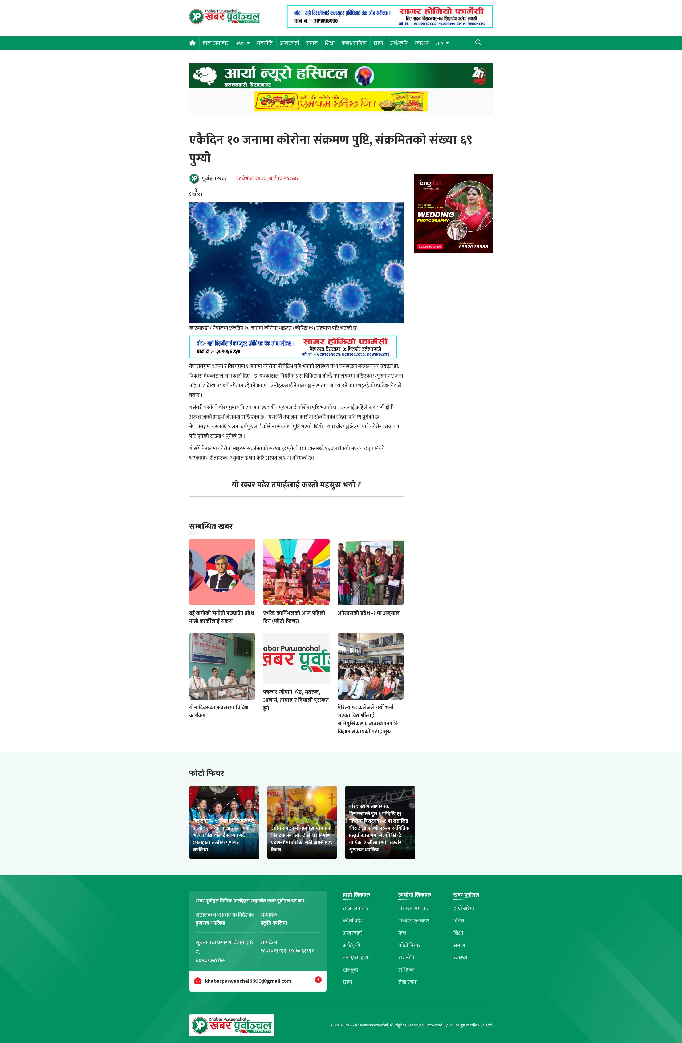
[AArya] (341, 77)
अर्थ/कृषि (399, 43)
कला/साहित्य (354, 43)
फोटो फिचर (409, 945)
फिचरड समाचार (413, 908)
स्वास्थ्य (422, 43)
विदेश (458, 920)
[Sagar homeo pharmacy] (390, 26)
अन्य (439, 43)
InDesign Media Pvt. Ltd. (471, 1025)
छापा (378, 43)
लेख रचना (407, 982)
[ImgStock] (453, 215)
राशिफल (406, 969)
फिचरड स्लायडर (413, 920)
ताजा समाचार (216, 43)
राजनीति (265, 43)
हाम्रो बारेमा (463, 908)
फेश (402, 933)
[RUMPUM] (341, 103)
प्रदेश (240, 43)
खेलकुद (350, 969)
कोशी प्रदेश (353, 920)
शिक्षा (330, 43)
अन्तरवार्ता (289, 43)
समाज (312, 43)
